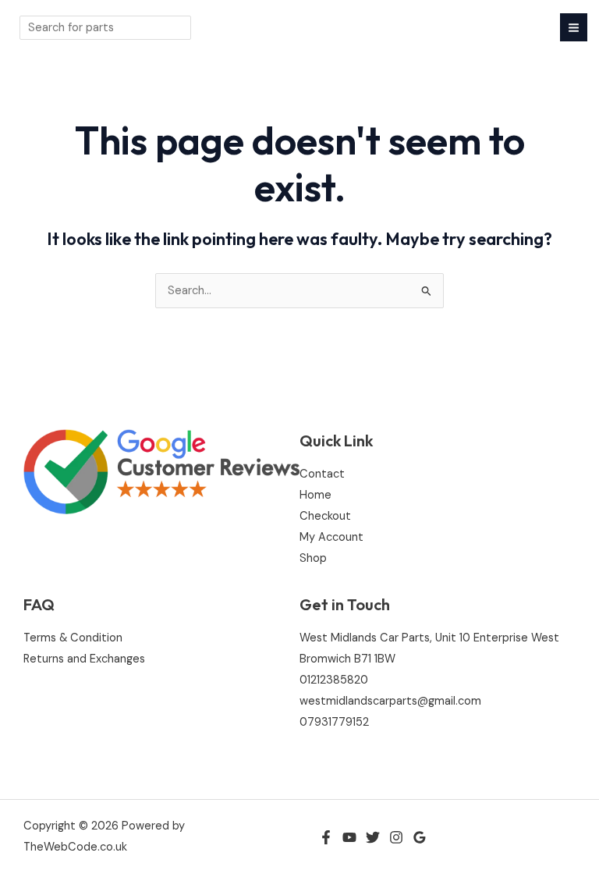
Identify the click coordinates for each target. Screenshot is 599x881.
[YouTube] (349, 837)
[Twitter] (373, 837)
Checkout (325, 516)
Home (315, 495)
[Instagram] (396, 837)
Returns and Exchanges (84, 659)
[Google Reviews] (420, 837)
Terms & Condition (72, 638)
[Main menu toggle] (573, 27)
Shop (313, 558)
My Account (331, 537)
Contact (322, 474)
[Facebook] (326, 837)
